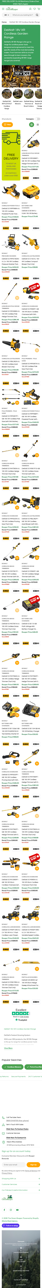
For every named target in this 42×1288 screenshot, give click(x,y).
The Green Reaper (15, 1218)
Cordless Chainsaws (30, 306)
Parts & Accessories (29, 977)
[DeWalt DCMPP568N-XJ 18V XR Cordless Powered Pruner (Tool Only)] (11, 191)
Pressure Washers (9, 256)
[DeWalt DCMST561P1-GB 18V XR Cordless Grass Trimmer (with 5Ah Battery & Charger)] (11, 552)
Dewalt (24, 150)
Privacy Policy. (7, 1173)
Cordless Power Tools (11, 205)
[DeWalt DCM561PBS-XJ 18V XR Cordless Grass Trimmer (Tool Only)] (11, 963)
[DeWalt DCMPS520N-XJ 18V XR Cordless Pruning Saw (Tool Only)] (11, 501)
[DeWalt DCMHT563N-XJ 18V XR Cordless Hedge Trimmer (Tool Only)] (11, 449)
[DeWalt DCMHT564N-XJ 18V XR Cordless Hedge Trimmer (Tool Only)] (11, 657)
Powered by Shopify (30, 1218)
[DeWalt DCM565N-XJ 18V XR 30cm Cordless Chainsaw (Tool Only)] (31, 862)
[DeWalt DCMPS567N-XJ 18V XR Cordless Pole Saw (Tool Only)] (31, 344)
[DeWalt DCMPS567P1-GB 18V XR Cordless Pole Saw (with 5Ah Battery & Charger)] (11, 397)
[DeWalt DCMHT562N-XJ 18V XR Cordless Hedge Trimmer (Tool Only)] (31, 810)
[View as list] (37, 124)
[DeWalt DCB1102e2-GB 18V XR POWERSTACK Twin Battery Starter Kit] (11, 709)
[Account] (30, 9)
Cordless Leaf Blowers (31, 256)
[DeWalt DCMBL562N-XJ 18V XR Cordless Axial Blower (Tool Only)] (11, 344)
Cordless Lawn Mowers (11, 927)
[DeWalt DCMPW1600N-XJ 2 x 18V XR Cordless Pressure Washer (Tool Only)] (11, 241)
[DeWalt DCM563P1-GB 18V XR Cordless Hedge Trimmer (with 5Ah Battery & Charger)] (31, 552)
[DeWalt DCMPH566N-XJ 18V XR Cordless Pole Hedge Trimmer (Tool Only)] (11, 292)
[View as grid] (31, 124)
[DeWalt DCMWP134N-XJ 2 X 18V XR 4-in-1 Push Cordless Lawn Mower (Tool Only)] (11, 912)
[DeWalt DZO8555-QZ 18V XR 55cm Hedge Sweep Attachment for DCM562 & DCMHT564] (31, 963)
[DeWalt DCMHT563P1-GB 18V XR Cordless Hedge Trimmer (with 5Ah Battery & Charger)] (31, 657)
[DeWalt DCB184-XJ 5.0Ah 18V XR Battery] (31, 191)
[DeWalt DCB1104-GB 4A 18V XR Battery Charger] (31, 709)
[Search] (37, 15)
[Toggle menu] (3, 9)
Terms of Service (31, 1171)
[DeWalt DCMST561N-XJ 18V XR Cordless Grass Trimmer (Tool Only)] (11, 604)
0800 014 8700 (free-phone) (17, 1121)
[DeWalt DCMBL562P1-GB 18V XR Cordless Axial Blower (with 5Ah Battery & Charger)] (31, 501)
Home (4, 22)
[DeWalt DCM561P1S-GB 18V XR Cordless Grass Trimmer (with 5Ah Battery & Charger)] (31, 449)
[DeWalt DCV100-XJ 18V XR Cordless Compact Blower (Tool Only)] (31, 241)
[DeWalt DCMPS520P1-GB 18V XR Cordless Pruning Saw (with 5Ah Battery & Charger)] (11, 757)
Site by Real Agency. (10, 1221)
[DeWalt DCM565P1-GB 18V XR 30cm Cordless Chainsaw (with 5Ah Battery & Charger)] (31, 292)
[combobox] (21, 15)
